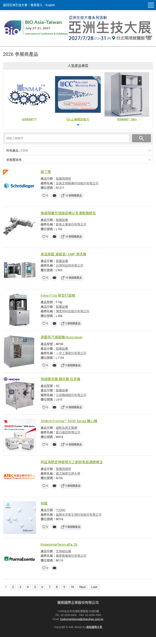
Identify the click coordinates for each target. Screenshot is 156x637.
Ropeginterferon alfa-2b (59, 544)
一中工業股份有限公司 (71, 353)
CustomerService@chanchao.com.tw (81, 619)
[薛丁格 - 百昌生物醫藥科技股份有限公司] (19, 186)
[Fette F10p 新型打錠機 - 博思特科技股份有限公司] (19, 309)
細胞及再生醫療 (66, 428)
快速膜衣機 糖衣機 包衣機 (60, 379)
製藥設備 (62, 220)
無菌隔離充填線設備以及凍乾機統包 (68, 213)
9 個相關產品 (72, 323)
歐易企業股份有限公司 (71, 224)
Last (94, 587)
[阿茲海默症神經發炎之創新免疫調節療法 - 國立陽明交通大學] (19, 476)
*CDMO (61, 510)
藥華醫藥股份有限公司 (71, 556)
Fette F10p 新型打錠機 (58, 296)
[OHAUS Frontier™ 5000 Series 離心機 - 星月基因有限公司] (19, 435)
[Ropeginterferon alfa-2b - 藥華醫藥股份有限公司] (19, 558)
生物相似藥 (63, 551)
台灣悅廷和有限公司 (69, 265)
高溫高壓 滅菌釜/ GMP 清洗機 (63, 254)
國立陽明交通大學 (68, 473)
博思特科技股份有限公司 (72, 311)
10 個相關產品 (73, 195)
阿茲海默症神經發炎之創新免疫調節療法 (72, 462)
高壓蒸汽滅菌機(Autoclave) (61, 337)
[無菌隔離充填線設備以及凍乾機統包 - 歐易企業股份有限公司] (19, 227)
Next (83, 587)
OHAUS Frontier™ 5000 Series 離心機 (69, 421)
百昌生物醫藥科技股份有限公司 (77, 183)
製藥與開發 (63, 179)
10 (72, 587)
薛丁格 (46, 172)
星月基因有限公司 (68, 432)
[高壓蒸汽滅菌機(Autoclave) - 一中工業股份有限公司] (19, 351)
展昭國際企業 (94, 626)
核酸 (44, 503)
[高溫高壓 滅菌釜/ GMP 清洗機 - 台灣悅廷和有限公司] (19, 268)
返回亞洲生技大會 (15, 5)
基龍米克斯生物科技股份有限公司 (79, 515)
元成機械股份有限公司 (71, 395)
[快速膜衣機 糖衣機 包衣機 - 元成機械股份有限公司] (19, 393)
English (50, 5)
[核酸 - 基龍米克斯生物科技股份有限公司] (19, 517)
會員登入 (36, 5)
